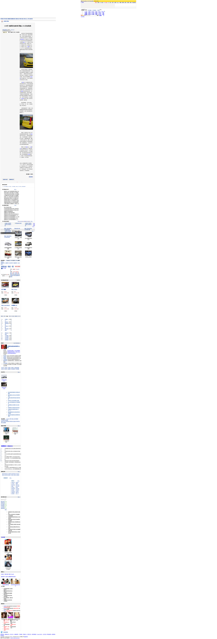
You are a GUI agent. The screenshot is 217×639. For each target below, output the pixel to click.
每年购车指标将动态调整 (13, 414)
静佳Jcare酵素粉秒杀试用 (10, 576)
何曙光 (9, 397)
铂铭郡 (17, 487)
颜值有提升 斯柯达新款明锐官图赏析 (12, 460)
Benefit (12, 574)
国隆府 (12, 486)
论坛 (26, 18)
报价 (16, 274)
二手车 (28, 18)
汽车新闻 (94, 10)
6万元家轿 (5, 186)
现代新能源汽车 (11, 412)
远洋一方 (17, 493)
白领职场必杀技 (10, 608)
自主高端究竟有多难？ (15, 407)
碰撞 (22, 91)
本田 (10, 418)
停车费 (17, 421)
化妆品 (2, 574)
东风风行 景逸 (6, 21)
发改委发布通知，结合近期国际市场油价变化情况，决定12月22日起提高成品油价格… (13, 352)
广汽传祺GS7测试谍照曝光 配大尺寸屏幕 (13, 467)
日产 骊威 (3, 289)
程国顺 (9, 407)
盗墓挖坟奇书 (16, 608)
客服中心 (25, 634)
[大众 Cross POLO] (5, 301)
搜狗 (83, 2)
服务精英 (5, 360)
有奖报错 (17, 266)
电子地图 (12, 473)
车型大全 (4, 266)
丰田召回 (11, 421)
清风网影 (10, 404)
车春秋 (4, 358)
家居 (115, 2)
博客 (128, 2)
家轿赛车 (24, 186)
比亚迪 (14, 421)
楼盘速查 (3, 473)
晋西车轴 (3, 502)
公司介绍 (44, 634)
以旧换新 (4, 422)
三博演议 (5, 359)
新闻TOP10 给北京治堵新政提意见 (14, 356)
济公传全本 (14, 606)
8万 (8, 260)
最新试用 (3, 576)
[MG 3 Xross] (15, 285)
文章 (24, 18)
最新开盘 (6, 473)
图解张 (25, 221)
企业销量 (5, 365)
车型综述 (2, 18)
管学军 (9, 400)
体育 (98, 2)
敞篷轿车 (15, 262)
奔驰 (26, 155)
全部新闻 (53, 634)
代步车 (9, 186)
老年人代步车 (18, 186)
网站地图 (49, 634)
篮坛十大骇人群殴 (8, 560)
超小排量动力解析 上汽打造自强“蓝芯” (12, 456)
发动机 (22, 98)
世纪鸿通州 (17, 488)
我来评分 (12, 275)
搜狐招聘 (16, 634)
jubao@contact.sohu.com (14, 637)
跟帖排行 (10, 446)
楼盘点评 (15, 473)
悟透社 (12, 367)
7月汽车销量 (19, 364)
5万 (6, 260)
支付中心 (12, 634)
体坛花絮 (3, 537)
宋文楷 (9, 392)
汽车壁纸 (82, 16)
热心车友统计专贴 (7, 207)
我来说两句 (5, 29)
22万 (14, 260)
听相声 (5, 606)
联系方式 (29, 634)
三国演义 (8, 611)
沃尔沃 (4, 421)
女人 (118, 2)
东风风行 (22, 39)
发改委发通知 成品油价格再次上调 (14, 358)
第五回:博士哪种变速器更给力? (14, 359)
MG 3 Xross (14, 289)
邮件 (125, 2)
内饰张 (22, 221)
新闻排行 (4, 446)
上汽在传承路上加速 (15, 400)
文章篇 (17, 272)
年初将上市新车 (28, 256)
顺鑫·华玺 (17, 492)
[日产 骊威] (5, 285)
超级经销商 (17, 367)
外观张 (19, 221)
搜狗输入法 (7, 634)
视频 (120, 2)
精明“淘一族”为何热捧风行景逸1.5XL (11, 191)
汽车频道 (89, 10)
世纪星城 (17, 491)
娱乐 (102, 2)
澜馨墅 (17, 483)
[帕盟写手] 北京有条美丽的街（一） (11, 219)
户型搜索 (9, 473)
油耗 (22, 18)
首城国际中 (13, 492)
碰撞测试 (12, 18)
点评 (18, 18)
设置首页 (2, 634)
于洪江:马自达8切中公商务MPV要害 (14, 355)
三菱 (29, 148)
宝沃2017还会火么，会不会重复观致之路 (13, 468)
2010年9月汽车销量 (7, 364)
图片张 (12, 272)
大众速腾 (6, 337)
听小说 (5, 608)
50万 (18, 260)
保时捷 (7, 421)
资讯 (14, 274)
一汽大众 (7, 418)
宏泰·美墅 (12, 487)
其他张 (28, 221)
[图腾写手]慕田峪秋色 (8, 211)
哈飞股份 (3, 504)
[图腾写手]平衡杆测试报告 (9, 212)
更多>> (101, 9)
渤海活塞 (3, 508)
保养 (20, 18)
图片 (15, 18)
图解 (17, 18)
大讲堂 (4, 349)
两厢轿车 (3, 262)
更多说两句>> (34, 225)
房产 (113, 2)
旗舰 (28, 46)
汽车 (110, 2)
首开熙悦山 (13, 491)
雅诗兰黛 (6, 574)
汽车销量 (5, 363)
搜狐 (82, 1)
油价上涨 (13, 418)
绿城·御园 (12, 493)
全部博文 (2, 635)
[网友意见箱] (4, 633)
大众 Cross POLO (5, 305)
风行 (9, 266)
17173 (88, 1)
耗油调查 (16, 275)
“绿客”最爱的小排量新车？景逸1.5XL (11, 203)
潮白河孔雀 (17, 486)
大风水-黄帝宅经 (9, 610)
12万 (10, 260)
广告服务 (20, 634)
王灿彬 (9, 409)
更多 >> (15, 189)
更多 (6, 509)
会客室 (4, 356)
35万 (16, 260)
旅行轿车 (11, 262)
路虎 (2, 421)
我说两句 (134, 2)
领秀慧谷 (17, 482)
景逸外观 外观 (17, 228)
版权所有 (26, 636)
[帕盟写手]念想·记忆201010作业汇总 (11, 214)
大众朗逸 (6, 335)
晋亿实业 (3, 501)
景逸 (23, 42)
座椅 (31, 134)
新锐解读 (14, 610)
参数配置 (9, 18)
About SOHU (39, 634)
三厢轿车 (7, 262)
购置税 (100, 15)
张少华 (9, 402)
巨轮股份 (3, 505)
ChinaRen (85, 1)
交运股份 (3, 506)
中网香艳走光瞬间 (8, 545)
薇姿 (10, 574)
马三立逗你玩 (9, 606)
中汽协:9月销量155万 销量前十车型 (15, 363)
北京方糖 (12, 483)
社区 (18, 274)
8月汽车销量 (13, 364)
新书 (4, 610)
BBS (131, 2)
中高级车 (22, 144)
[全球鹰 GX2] (15, 301)
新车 (23, 82)
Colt (20, 148)
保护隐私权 (34, 634)
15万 (12, 260)
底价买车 (31, 18)
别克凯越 (6, 339)
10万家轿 (13, 186)
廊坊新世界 (13, 488)
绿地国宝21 (13, 482)
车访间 (4, 355)
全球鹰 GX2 (14, 305)
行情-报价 (5, 18)
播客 (123, 2)
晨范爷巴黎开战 (5, 584)
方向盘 (29, 154)
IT (108, 2)
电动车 (3, 420)
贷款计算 (18, 473)
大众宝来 (6, 338)
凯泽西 (6, 420)
